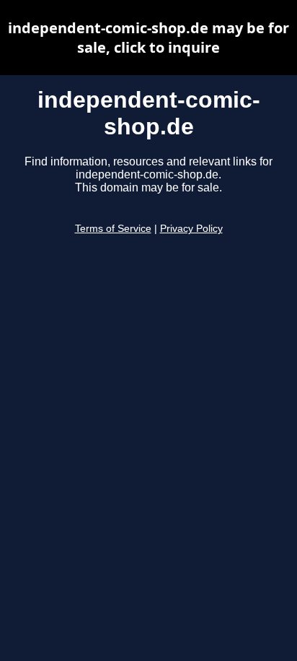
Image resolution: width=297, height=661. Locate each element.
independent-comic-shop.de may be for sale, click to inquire (148, 37)
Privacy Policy (191, 228)
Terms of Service (113, 228)
